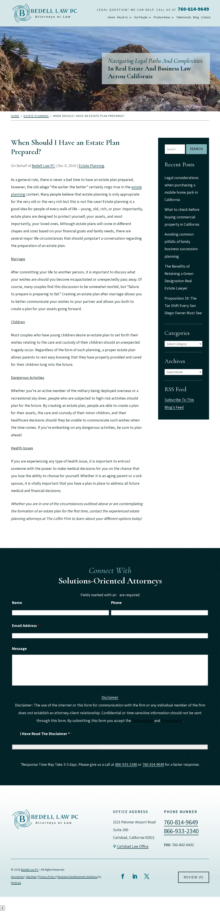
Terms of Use (142, 720)
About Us (122, 17)
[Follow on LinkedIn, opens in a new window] (135, 876)
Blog (196, 17)
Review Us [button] (193, 877)
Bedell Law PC (43, 165)
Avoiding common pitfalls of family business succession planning (181, 245)
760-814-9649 (193, 8)
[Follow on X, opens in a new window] (147, 876)
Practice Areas (162, 17)
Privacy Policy (172, 720)
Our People (140, 17)
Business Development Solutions (78, 877)
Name (17, 602)
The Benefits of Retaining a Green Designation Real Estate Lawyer (179, 277)
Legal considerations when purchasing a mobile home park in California (182, 188)
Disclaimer (110, 697)
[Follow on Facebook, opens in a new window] (123, 876)
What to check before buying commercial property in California (182, 217)
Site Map (31, 877)
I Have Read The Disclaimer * (46, 733)
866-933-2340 (126, 764)
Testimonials (183, 17)
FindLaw (16, 883)
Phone (116, 602)
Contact (205, 17)
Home (111, 17)
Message (19, 648)
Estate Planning (91, 165)
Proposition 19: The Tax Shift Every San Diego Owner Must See (183, 305)
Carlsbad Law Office (132, 846)
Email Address (25, 625)
